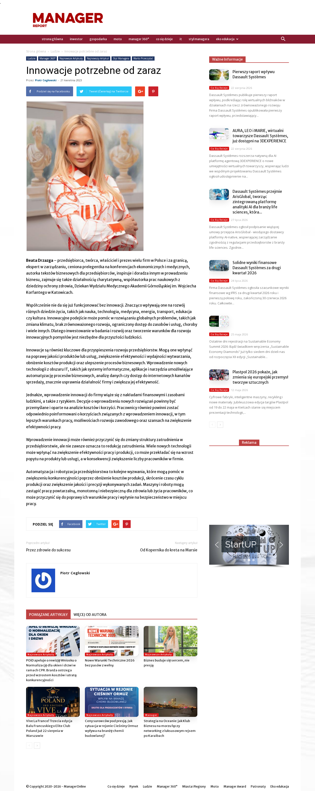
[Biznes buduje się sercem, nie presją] (170, 641)
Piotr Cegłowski (46, 80)
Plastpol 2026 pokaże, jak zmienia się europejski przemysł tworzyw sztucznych (260, 377)
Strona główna (36, 51)
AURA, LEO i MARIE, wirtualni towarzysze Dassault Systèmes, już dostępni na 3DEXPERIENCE (260, 135)
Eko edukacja (225, 39)
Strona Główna (52, 39)
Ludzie (55, 51)
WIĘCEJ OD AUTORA (90, 614)
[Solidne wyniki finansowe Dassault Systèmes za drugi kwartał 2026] (219, 265)
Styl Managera (199, 39)
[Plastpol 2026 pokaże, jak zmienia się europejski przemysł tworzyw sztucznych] (219, 374)
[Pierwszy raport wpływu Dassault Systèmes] (219, 74)
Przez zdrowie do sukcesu (48, 550)
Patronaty (258, 786)
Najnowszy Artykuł (98, 58)
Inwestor (76, 39)
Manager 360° (139, 39)
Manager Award (234, 786)
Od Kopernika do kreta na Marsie (168, 550)
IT (181, 39)
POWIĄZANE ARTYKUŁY (48, 614)
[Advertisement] (249, 483)
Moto (118, 39)
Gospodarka (98, 39)
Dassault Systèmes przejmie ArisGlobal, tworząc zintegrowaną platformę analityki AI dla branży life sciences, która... (257, 201)
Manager (151, 715)
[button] (283, 39)
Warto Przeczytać (143, 58)
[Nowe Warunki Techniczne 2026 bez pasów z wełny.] (112, 641)
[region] (249, 546)
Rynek (133, 786)
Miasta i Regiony (194, 786)
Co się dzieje (164, 39)
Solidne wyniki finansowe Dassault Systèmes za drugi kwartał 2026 (257, 267)
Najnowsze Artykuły (71, 58)
